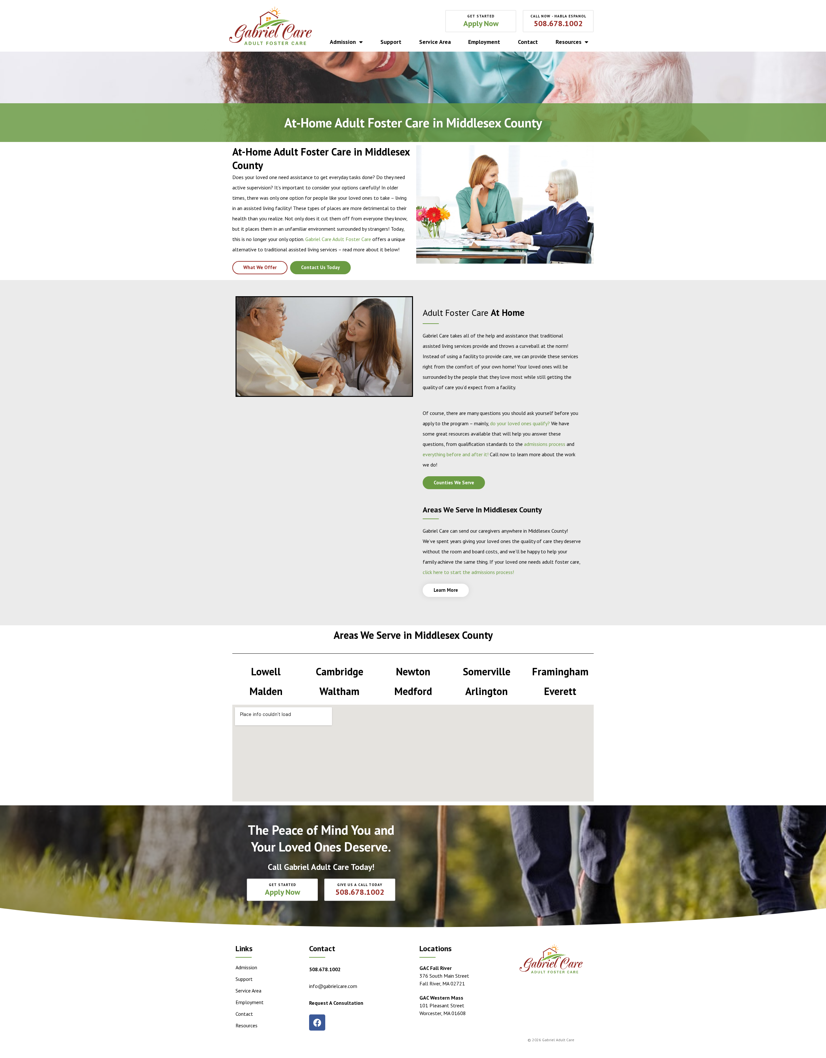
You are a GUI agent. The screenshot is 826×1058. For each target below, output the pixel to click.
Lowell (266, 671)
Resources (568, 42)
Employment (484, 42)
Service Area (435, 42)
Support (390, 42)
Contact (528, 42)
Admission (343, 42)
